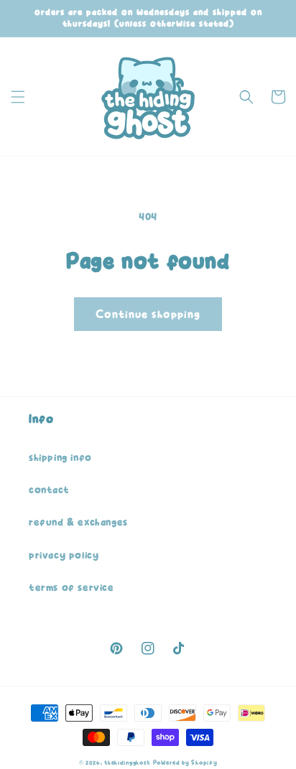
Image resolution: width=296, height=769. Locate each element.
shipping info (60, 457)
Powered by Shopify (185, 763)
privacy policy (63, 555)
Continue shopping (148, 314)
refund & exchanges (78, 522)
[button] (18, 97)
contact (49, 490)
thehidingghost (127, 763)
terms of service (71, 587)
